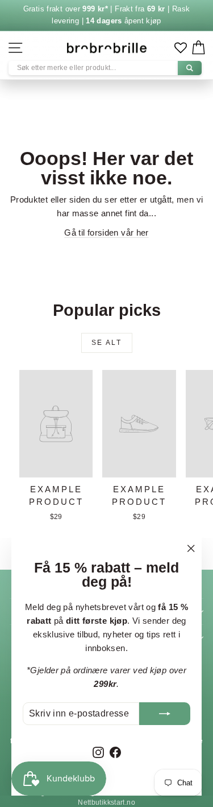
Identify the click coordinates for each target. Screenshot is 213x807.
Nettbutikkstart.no (106, 802)
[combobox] (105, 68)
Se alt (106, 343)
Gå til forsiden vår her (106, 232)
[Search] (190, 68)
